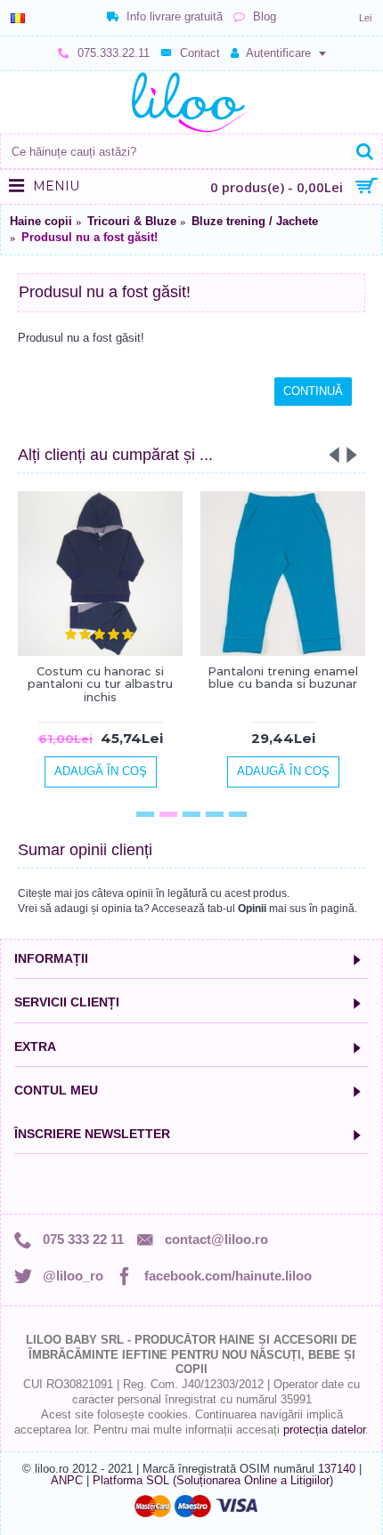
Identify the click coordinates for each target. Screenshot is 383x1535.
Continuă (313, 391)
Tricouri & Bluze (131, 221)
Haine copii (41, 221)
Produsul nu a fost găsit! (89, 237)
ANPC (67, 1480)
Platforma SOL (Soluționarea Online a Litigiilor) (213, 1480)
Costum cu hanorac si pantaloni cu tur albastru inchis (100, 684)
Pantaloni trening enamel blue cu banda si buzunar (283, 677)
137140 (336, 1468)
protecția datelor (324, 1429)
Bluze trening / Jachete (255, 221)
